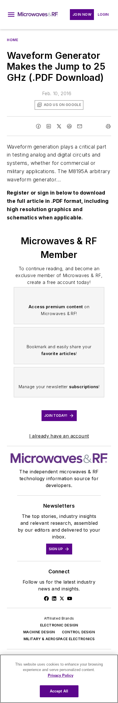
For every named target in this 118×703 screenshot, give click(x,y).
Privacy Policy (60, 675)
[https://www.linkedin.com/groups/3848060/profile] (54, 598)
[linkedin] (49, 126)
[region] (59, 678)
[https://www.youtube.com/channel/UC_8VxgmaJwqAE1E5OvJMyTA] (69, 598)
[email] (79, 126)
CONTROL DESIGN (78, 632)
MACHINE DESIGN (39, 632)
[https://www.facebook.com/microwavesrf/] (46, 598)
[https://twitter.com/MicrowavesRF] (62, 598)
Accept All (59, 691)
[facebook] (38, 126)
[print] (108, 126)
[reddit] (69, 126)
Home (12, 40)
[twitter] (59, 126)
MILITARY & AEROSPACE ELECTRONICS (59, 639)
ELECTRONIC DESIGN (59, 625)
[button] (11, 14)
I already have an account (59, 436)
